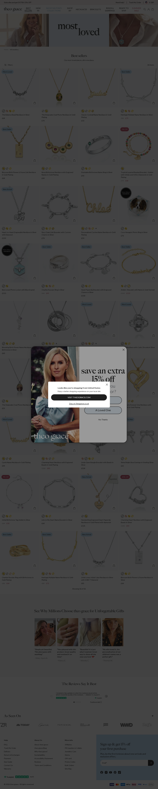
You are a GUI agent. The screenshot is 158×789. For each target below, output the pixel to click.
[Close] (106, 384)
